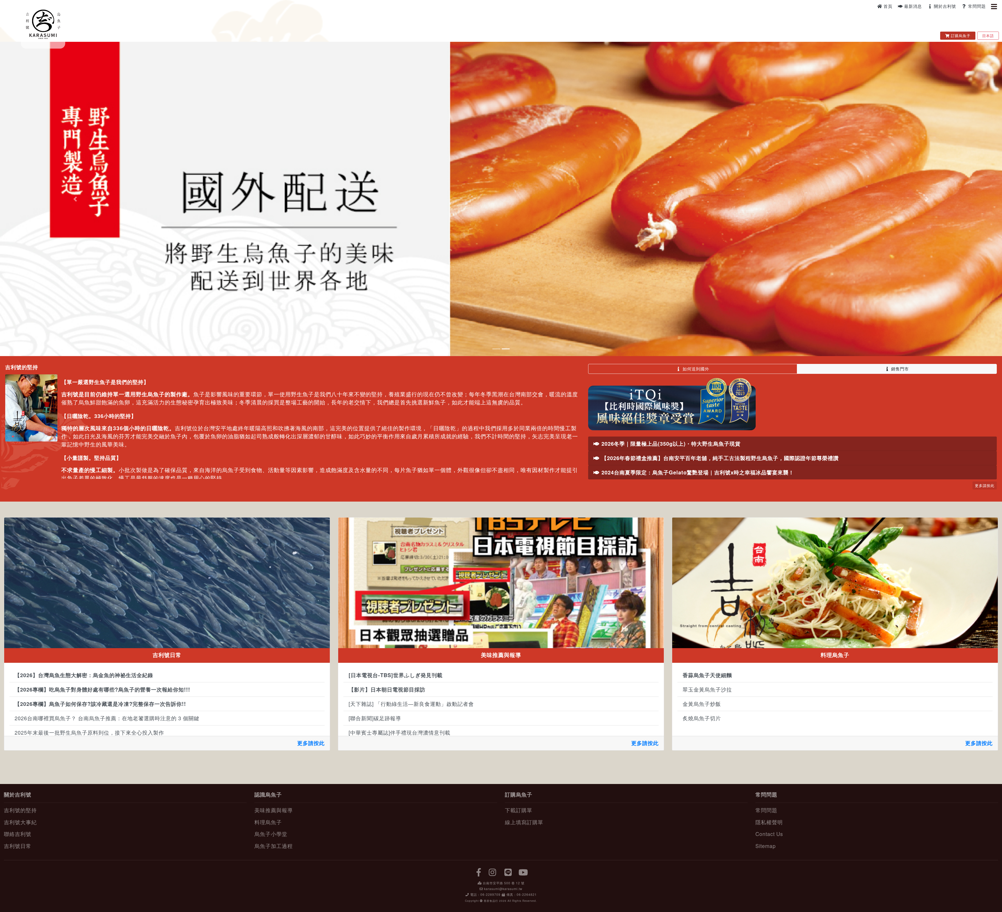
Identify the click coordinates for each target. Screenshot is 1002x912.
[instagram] (492, 874)
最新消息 (912, 6)
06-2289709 (490, 896)
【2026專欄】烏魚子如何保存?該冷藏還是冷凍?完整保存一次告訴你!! (100, 706)
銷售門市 (899, 371)
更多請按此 (311, 745)
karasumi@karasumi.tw (503, 890)
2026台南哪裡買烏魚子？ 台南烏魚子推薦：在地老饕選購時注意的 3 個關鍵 (107, 720)
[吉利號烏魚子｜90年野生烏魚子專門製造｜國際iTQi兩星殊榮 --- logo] (43, 23)
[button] (75, 200)
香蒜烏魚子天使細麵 (707, 677)
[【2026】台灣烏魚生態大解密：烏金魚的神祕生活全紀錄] (167, 584)
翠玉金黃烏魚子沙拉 (707, 691)
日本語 (988, 35)
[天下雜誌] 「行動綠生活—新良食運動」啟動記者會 (411, 706)
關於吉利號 (944, 6)
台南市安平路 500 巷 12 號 (503, 884)
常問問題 (976, 6)
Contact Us (769, 836)
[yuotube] (523, 874)
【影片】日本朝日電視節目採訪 (387, 691)
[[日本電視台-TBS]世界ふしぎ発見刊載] (501, 584)
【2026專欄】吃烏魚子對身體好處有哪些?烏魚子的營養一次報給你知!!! (102, 691)
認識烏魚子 (268, 796)
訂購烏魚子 (961, 35)
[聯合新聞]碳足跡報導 (375, 720)
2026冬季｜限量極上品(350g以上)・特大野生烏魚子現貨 (670, 445)
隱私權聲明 (769, 824)
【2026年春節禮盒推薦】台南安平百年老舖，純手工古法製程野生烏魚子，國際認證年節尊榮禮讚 (719, 459)
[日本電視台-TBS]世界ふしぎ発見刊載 (396, 677)
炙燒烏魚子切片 (702, 720)
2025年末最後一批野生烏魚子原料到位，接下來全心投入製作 (89, 734)
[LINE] (508, 874)
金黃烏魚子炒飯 (702, 705)
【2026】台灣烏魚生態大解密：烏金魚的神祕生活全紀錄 (84, 677)
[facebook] (479, 874)
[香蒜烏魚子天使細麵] (835, 584)
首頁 (887, 6)
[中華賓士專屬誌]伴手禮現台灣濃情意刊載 (399, 734)
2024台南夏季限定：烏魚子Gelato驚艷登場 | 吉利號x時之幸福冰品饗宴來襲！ (697, 474)
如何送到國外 (695, 371)
